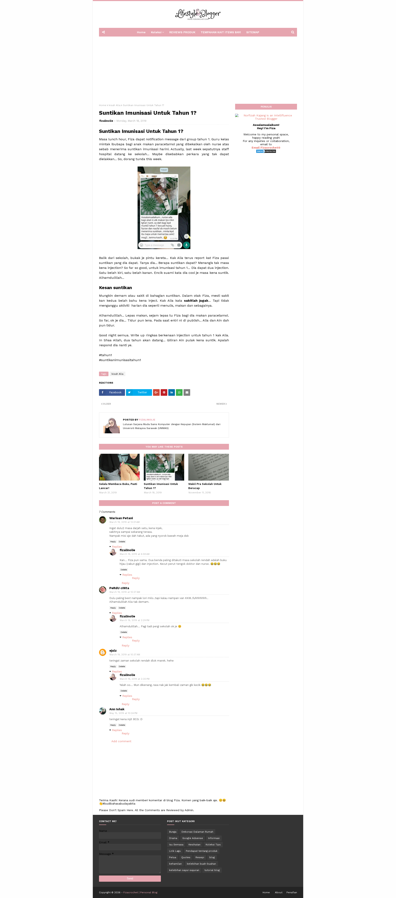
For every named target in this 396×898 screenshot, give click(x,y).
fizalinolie (106, 120)
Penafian (291, 892)
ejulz (113, 650)
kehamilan (175, 863)
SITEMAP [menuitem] (252, 32)
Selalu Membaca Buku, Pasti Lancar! (118, 486)
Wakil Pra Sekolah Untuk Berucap (205, 486)
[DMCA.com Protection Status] (266, 152)
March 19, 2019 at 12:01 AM (125, 522)
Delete (122, 541)
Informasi (214, 838)
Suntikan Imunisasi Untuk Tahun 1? (161, 486)
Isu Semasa (176, 844)
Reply (113, 541)
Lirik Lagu (175, 851)
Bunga (172, 831)
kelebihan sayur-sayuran (184, 870)
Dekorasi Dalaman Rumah (197, 831)
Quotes (185, 857)
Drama (173, 838)
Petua (172, 857)
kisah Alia (114, 105)
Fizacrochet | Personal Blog (140, 892)
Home (102, 105)
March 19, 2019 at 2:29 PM (134, 620)
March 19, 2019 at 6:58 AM (135, 554)
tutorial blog (212, 870)
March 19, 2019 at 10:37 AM (125, 654)
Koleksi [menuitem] (156, 32)
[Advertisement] (198, 69)
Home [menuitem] (141, 32)
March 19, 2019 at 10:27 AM (125, 592)
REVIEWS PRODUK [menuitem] (182, 32)
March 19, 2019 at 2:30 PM (135, 679)
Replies (117, 546)
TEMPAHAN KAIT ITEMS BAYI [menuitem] (221, 32)
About (278, 892)
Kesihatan (194, 844)
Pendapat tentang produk (201, 851)
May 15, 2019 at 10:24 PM (123, 713)
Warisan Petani (121, 518)
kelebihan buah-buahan (201, 863)
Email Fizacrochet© (266, 147)
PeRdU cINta (119, 588)
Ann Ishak (116, 709)
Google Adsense (192, 838)
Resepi (200, 857)
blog (212, 857)
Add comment (121, 741)
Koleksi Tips (213, 844)
